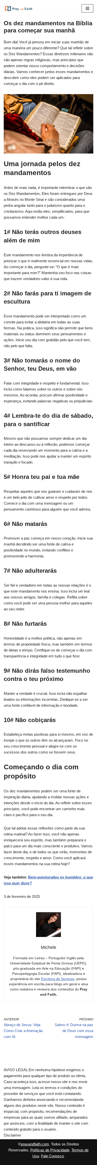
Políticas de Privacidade (49, 1150)
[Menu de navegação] (87, 8)
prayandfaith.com (35, 1144)
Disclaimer (12, 1135)
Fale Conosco (52, 1156)
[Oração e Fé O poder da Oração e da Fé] (19, 8)
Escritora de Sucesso (57, 979)
